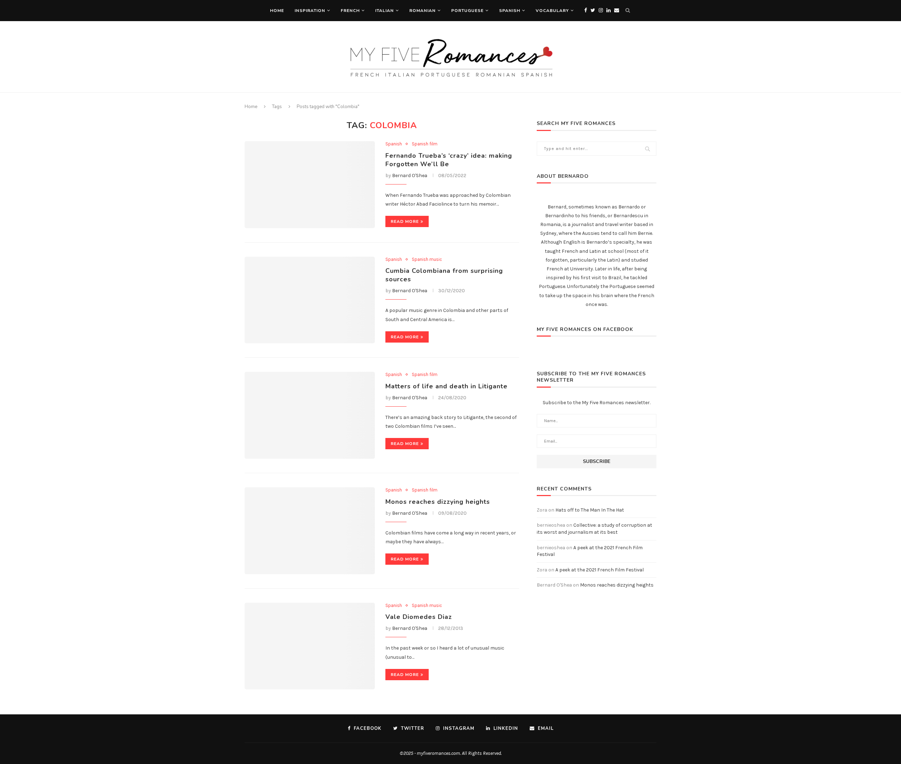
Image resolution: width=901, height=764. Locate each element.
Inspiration (310, 10)
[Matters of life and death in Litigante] (310, 415)
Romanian (422, 10)
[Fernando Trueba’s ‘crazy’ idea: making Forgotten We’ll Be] (310, 184)
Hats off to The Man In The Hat (589, 510)
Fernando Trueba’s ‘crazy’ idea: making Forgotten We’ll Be (448, 159)
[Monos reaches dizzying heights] (310, 530)
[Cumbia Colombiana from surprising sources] (310, 300)
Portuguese (467, 10)
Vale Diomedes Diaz (418, 617)
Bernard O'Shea (409, 176)
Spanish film (424, 143)
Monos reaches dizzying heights (437, 501)
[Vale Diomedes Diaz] (310, 646)
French (350, 10)
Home (277, 10)
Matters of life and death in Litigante (446, 386)
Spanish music (427, 259)
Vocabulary (552, 10)
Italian (384, 10)
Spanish (509, 10)
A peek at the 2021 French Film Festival (599, 570)
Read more (405, 221)
